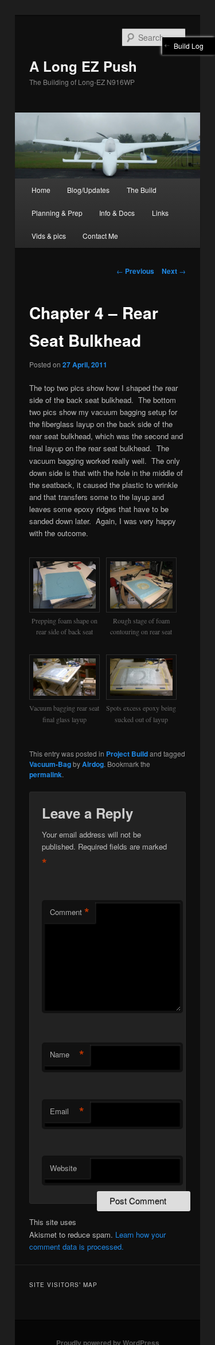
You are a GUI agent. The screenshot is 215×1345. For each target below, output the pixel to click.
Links (160, 213)
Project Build (127, 754)
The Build (142, 190)
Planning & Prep (57, 213)
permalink (45, 774)
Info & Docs (117, 213)
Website (63, 1167)
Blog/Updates (88, 190)
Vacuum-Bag (50, 764)
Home (41, 190)
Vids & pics (49, 236)
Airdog (93, 764)
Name (67, 1054)
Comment (69, 912)
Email (67, 1111)
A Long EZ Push (83, 66)
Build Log (189, 46)
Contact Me (100, 236)
